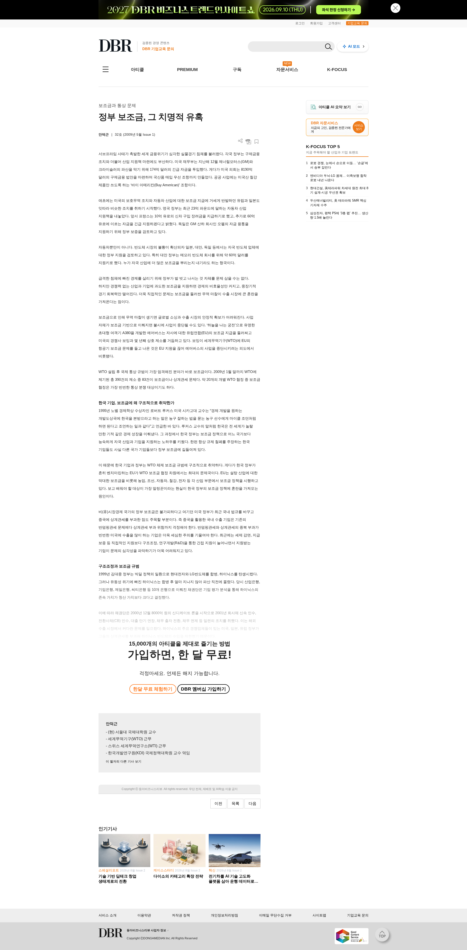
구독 (237, 69)
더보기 (240, 141)
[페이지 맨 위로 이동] (384, 936)
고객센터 (334, 23)
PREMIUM (187, 69)
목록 (235, 803)
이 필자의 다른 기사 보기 (123, 761)
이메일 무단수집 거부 (275, 915)
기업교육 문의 (357, 23)
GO (360, 107)
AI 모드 (354, 46)
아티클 (137, 69)
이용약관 (144, 915)
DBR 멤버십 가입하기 (203, 689)
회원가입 (316, 23)
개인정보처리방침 (224, 915)
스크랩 (256, 142)
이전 (218, 803)
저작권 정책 (181, 915)
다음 (252, 803)
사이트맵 (319, 915)
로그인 (300, 23)
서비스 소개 (108, 915)
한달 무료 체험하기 (152, 689)
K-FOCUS (337, 69)
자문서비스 (287, 69)
